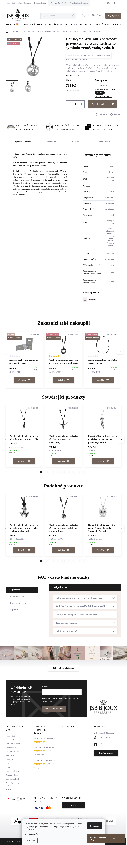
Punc (7, 763)
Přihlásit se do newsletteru (54, 708)
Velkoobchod (10, 3)
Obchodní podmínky (13, 779)
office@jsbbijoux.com (106, 733)
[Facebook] (95, 744)
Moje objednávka (24, 3)
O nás (8, 767)
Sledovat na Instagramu (66, 668)
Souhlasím (94, 826)
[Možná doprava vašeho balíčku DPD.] (109, 821)
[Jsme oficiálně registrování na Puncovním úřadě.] (17, 821)
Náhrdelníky (94, 300)
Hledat (73, 15)
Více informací (72, 75)
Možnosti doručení (103, 97)
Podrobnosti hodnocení (103, 55)
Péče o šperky (19, 195)
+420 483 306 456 (105, 738)
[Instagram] (100, 744)
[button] (120, 351)
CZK (114, 3)
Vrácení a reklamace (13, 771)
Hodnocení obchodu (41, 3)
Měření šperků (11, 748)
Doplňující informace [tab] (22, 142)
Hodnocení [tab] (51, 142)
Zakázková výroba (12, 752)
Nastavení (31, 841)
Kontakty (9, 789)
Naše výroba (10, 755)
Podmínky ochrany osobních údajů (16, 784)
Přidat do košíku (98, 104)
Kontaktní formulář (106, 753)
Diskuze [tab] (75, 142)
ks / (73, 805)
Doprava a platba (12, 775)
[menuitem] (13, 24)
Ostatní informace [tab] (102, 142)
